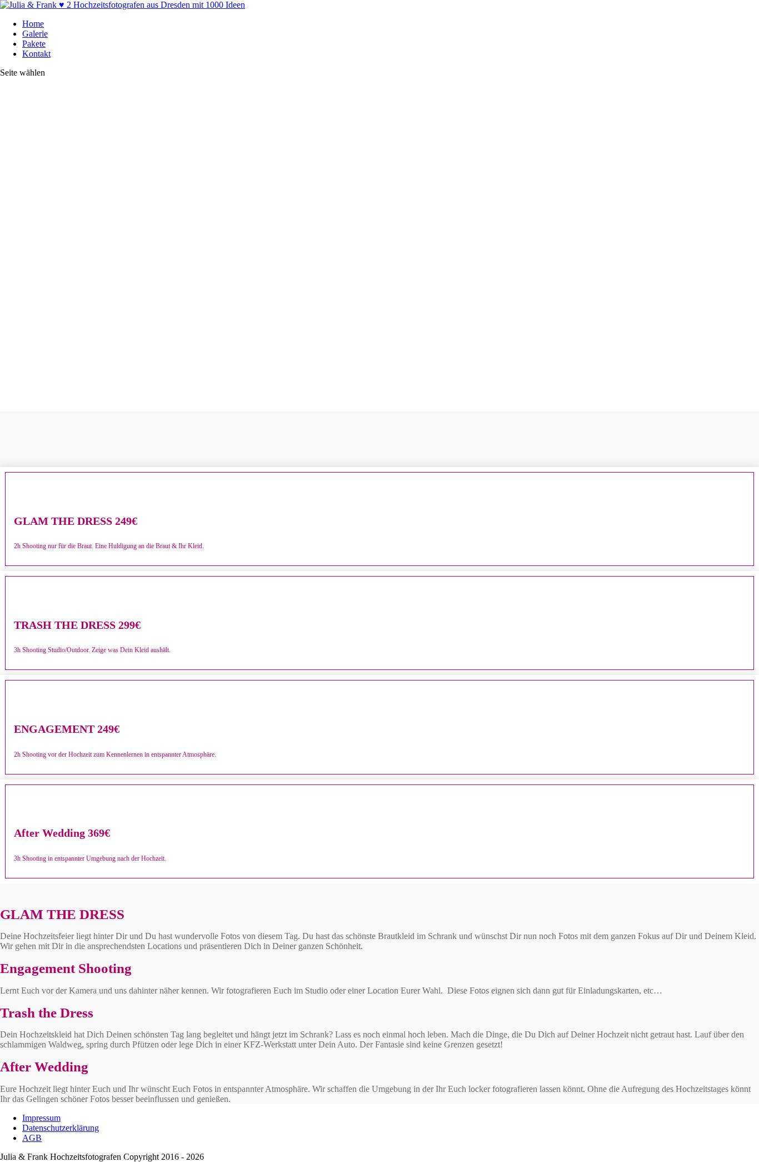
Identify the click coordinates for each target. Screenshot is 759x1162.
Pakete (34, 43)
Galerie (35, 33)
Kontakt (36, 53)
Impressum (41, 1118)
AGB (32, 1138)
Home (33, 23)
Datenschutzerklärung (60, 1128)
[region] (379, 244)
